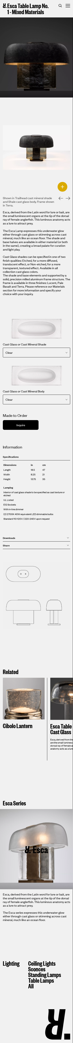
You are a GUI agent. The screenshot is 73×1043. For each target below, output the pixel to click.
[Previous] (58, 198)
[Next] (65, 198)
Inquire (20, 425)
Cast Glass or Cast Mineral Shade (24, 344)
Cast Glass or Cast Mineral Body (23, 391)
